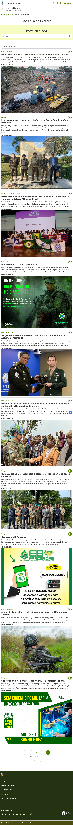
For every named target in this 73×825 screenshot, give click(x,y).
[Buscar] (69, 36)
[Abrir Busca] (60, 3)
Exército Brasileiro (13, 8)
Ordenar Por (5, 44)
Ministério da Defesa (14, 3)
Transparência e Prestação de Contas (15, 803)
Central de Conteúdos (9, 785)
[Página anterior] (19, 752)
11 (48, 753)
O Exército (5, 781)
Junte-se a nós (6, 790)
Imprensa (4, 794)
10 (42, 753)
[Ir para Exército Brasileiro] (3, 3)
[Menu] (2, 8)
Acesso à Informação (9, 798)
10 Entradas (37, 761)
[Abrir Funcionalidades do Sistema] (57, 3)
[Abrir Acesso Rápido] (53, 3)
